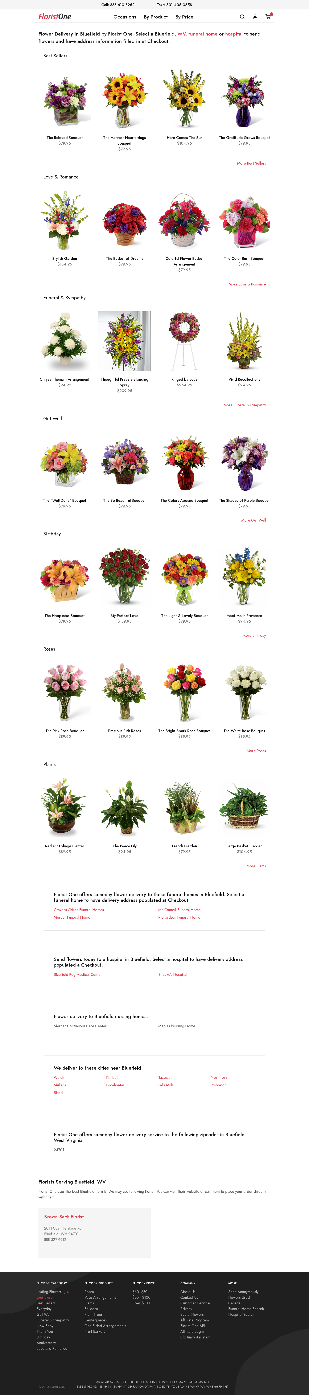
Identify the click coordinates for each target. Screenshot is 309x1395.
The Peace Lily (125, 846)
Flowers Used (239, 1297)
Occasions (125, 16)
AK (98, 1382)
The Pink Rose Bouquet (64, 730)
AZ (112, 1382)
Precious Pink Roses (124, 730)
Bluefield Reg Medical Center (78, 974)
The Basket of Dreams (124, 258)
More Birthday (254, 635)
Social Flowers (192, 1314)
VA (182, 1386)
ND (95, 1386)
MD (186, 1382)
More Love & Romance (247, 284)
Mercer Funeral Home (72, 917)
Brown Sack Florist (64, 1217)
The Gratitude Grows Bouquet (244, 137)
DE (137, 1382)
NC (89, 1386)
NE (100, 1386)
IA (153, 1382)
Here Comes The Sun (184, 137)
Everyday (44, 1308)
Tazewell (165, 1077)
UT (178, 1386)
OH (130, 1386)
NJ (109, 1386)
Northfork (219, 1077)
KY (171, 1382)
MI (196, 1382)
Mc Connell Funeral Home (179, 909)
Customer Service (195, 1303)
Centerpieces (96, 1320)
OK (141, 1386)
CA (117, 1382)
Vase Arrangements (100, 1297)
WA (192, 1386)
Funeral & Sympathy (53, 1320)
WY (208, 1386)
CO (122, 1382)
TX (173, 1386)
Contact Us (189, 1297)
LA (176, 1382)
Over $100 (141, 1303)
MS (79, 1386)
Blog (215, 1386)
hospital (234, 33)
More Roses (256, 750)
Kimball (112, 1077)
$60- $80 (140, 1291)
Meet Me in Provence (244, 615)
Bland (58, 1092)
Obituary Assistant (195, 1337)
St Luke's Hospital (172, 974)
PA (151, 1386)
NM (114, 1386)
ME (191, 1382)
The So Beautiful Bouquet (124, 500)
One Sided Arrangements (105, 1325)
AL (102, 1382)
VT (187, 1386)
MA (180, 1382)
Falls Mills (165, 1085)
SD (163, 1386)
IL (160, 1382)
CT (127, 1382)
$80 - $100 (141, 1297)
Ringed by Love (185, 379)
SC (159, 1386)
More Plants (256, 866)
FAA (136, 1386)
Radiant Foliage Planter (64, 846)
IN (163, 1382)
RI (155, 1386)
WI (197, 1386)
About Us (187, 1291)
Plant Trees (94, 1314)
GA (145, 1382)
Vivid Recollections (244, 379)
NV (120, 1386)
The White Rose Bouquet (244, 730)
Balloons (91, 1308)
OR (146, 1386)
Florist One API (192, 1325)
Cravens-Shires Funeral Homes (79, 909)
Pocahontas (115, 1085)
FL (141, 1382)
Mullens (60, 1085)
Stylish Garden (64, 258)
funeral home (203, 33)
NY (125, 1386)
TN (168, 1386)
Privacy (186, 1308)
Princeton (218, 1085)
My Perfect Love (124, 615)
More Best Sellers (251, 163)
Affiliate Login (192, 1331)
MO (206, 1382)
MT (84, 1386)
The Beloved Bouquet (65, 137)
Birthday (43, 1337)
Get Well (44, 1314)
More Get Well (253, 520)
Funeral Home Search (246, 1308)
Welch (59, 1077)
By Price (184, 16)
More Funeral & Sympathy (245, 405)
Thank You (45, 1331)
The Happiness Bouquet (65, 615)
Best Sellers (46, 1303)
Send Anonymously (243, 1291)
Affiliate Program (194, 1320)
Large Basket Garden (244, 846)
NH (105, 1386)
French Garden (184, 846)
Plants (89, 1303)
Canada (234, 1303)
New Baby (45, 1325)
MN (200, 1382)
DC (132, 1382)
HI (150, 1382)
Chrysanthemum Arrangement (65, 379)
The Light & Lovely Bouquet (184, 615)
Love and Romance (52, 1348)
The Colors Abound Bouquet (185, 500)
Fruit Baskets (95, 1331)
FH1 (221, 1386)
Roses (89, 1291)
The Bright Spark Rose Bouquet (184, 730)
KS (167, 1382)
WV (181, 33)
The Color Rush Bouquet (244, 258)
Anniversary (46, 1342)
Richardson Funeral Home (179, 917)
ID (157, 1382)
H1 (226, 1386)
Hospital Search (241, 1314)
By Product (156, 16)
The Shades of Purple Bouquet (244, 500)
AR (107, 1382)
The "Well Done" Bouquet (64, 500)
